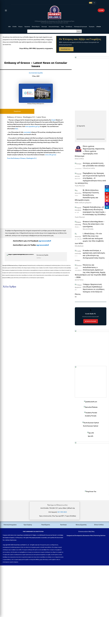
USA (9, 26)
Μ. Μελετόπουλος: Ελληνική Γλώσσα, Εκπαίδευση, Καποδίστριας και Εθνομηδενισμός (27, 355)
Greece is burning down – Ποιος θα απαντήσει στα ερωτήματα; (20, 394)
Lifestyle (98, 26)
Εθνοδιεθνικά (79, 246)
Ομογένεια (27, 26)
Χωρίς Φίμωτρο (16, 339)
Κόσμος (20, 26)
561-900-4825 (62, 512)
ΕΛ (90, 2)
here (16, 128)
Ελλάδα (15, 26)
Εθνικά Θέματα (36, 26)
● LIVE (101, 10)
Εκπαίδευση (69, 26)
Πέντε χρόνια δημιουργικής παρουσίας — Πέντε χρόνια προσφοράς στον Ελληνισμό (26, 297)
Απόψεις (77, 260)
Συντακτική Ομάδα (36, 73)
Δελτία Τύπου (79, 280)
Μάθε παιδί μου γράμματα (19, 358)
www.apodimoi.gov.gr (32, 126)
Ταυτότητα (63, 525)
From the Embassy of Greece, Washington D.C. (22, 158)
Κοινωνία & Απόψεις (54, 26)
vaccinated (27, 132)
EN (94, 2)
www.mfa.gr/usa (50, 155)
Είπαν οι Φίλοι (15, 299)
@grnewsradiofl (42, 245)
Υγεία (62, 26)
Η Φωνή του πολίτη (17, 319)
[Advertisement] (51, 577)
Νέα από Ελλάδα (16, 397)
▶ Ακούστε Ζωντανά (90, 321)
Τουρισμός (91, 26)
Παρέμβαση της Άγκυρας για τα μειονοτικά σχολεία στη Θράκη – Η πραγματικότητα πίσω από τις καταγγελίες (34, 336)
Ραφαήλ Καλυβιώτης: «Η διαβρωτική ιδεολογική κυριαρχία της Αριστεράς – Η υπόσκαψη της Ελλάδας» (32, 375)
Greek (53, 120)
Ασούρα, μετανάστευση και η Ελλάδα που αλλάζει (16, 316)
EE (76, 297)
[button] (5, 10)
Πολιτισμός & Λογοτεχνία (80, 26)
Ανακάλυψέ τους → (66, 49)
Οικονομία (44, 26)
